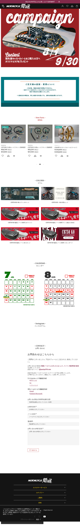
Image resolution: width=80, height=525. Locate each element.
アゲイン (3, 145)
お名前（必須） (32, 407)
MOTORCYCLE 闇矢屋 (18, 6)
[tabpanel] (40, 38)
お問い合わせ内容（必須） (35, 428)
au (30, 383)
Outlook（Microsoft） (36, 394)
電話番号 (30, 421)
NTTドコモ (33, 380)
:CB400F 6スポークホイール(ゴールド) (12, 147)
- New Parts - (40, 119)
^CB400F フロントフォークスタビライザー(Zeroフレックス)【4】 (66, 148)
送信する (34, 450)
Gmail (32, 391)
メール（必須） (32, 414)
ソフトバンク (34, 385)
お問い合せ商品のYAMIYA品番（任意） (39, 399)
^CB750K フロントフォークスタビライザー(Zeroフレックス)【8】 (40, 148)
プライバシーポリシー (27, 519)
